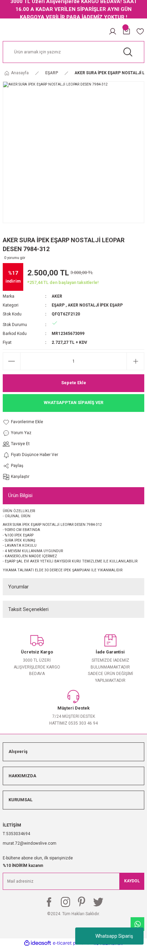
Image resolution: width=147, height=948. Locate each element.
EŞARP (58, 305)
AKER (57, 296)
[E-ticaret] (73, 943)
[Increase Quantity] (135, 361)
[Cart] (126, 31)
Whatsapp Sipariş (114, 936)
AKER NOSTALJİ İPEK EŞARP (95, 305)
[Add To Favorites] (30, 422)
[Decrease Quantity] (12, 361)
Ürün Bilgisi (20, 495)
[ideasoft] (37, 943)
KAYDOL (132, 881)
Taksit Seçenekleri (28, 609)
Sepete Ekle (73, 382)
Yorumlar (18, 587)
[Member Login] (112, 31)
